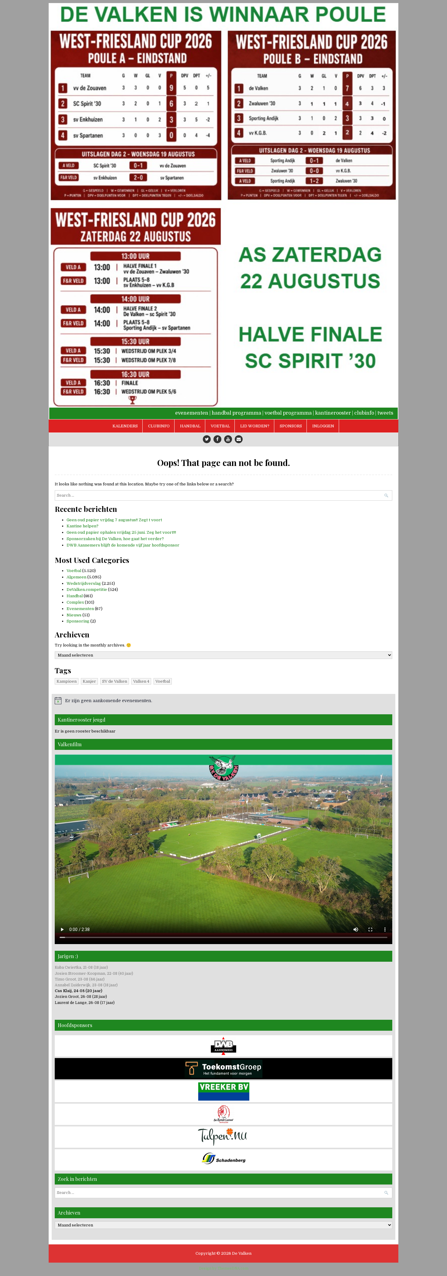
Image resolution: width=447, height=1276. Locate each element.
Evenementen (80, 608)
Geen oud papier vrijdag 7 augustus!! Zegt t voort (114, 520)
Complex (75, 602)
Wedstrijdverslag (84, 583)
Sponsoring (78, 621)
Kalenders (125, 426)
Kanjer (89, 681)
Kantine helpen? (83, 526)
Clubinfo (159, 426)
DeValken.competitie (87, 589)
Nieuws (74, 615)
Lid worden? (254, 426)
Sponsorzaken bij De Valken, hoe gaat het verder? (115, 538)
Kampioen (67, 681)
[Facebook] (217, 439)
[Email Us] (239, 439)
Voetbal (220, 426)
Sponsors (291, 426)
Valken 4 (141, 681)
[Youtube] (228, 439)
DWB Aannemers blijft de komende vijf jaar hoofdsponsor (123, 545)
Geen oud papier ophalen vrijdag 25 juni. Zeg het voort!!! (121, 532)
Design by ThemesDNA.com (223, 1268)
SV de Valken (114, 681)
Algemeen (76, 577)
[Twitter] (207, 439)
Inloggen (323, 426)
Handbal (190, 426)
